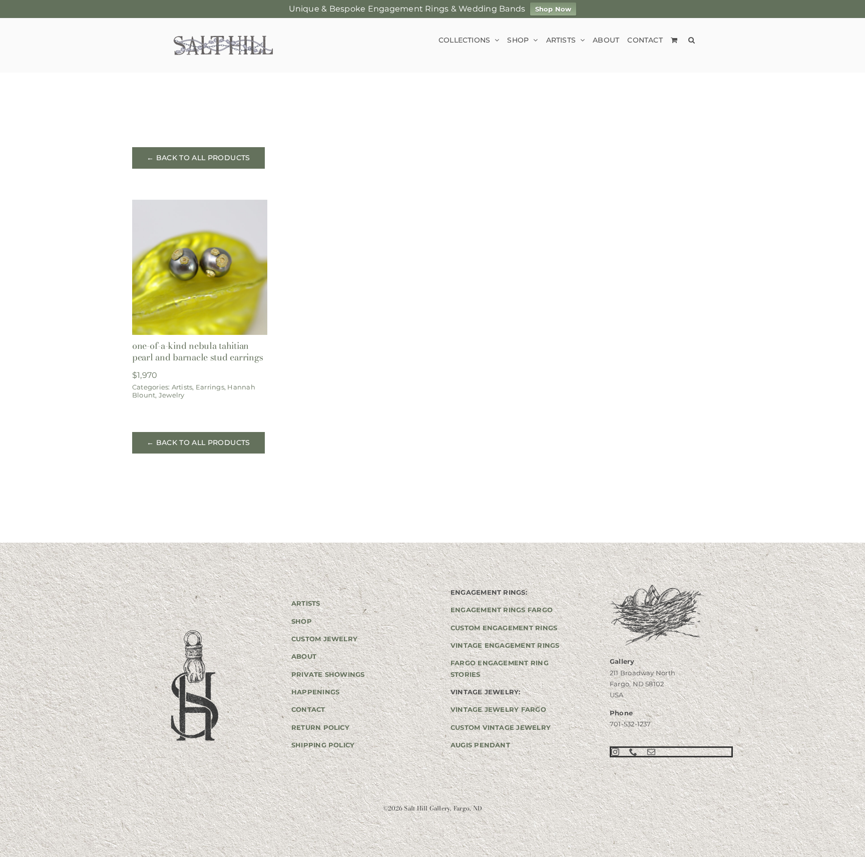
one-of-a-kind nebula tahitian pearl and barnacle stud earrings (197, 351)
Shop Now (553, 9)
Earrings (210, 387)
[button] (691, 40)
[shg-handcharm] (194, 631)
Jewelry (172, 395)
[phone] (633, 752)
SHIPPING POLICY (323, 745)
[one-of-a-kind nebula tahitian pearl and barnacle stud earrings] (199, 206)
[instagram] (615, 752)
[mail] (651, 752)
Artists (182, 387)
